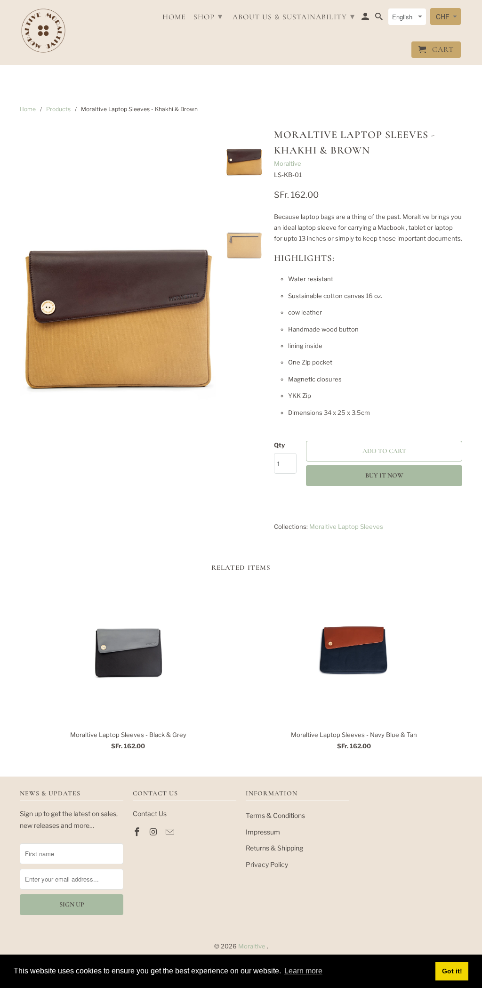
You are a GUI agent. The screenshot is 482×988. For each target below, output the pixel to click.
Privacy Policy (267, 864)
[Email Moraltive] (171, 832)
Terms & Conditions (275, 815)
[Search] (379, 18)
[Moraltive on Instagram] (154, 832)
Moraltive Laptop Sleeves (346, 526)
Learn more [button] (303, 971)
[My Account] (366, 18)
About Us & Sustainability (294, 16)
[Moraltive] (43, 30)
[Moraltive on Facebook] (138, 832)
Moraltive (287, 163)
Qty (279, 445)
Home (174, 17)
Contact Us (150, 814)
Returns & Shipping (274, 848)
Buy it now (384, 475)
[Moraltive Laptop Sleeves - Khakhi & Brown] (118, 321)
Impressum (263, 832)
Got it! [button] (452, 971)
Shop (208, 16)
